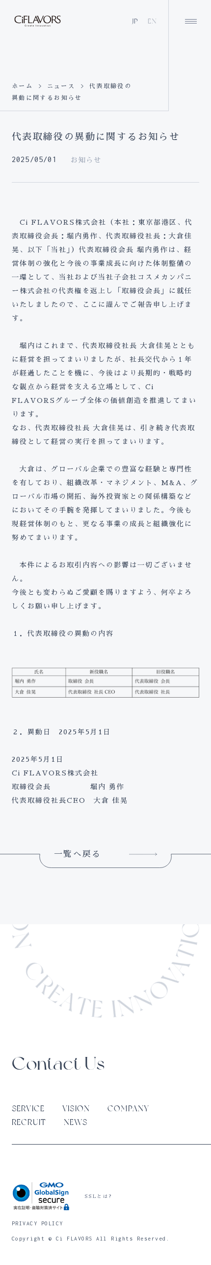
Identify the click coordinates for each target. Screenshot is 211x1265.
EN (152, 21)
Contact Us (58, 1063)
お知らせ (86, 160)
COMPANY (128, 1108)
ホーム (22, 86)
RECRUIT (29, 1122)
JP (135, 21)
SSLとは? (98, 1196)
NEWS (75, 1122)
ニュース (61, 86)
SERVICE (28, 1108)
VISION (76, 1108)
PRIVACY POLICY (37, 1223)
